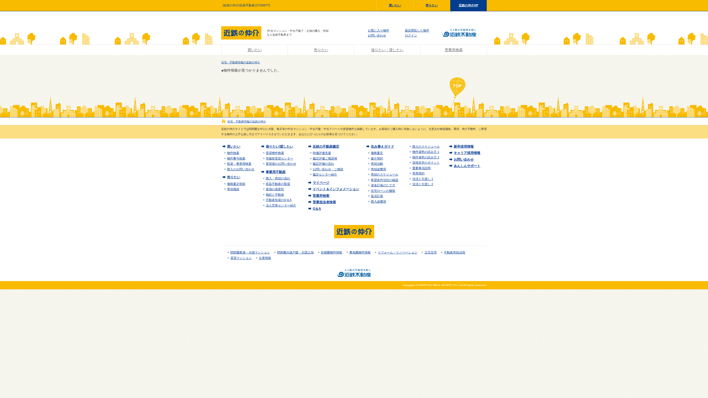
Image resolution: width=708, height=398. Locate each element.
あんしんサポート (467, 166)
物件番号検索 (236, 158)
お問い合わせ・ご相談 (328, 169)
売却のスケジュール (384, 174)
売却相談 (233, 189)
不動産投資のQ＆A (278, 199)
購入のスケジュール (426, 146)
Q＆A (317, 209)
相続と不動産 (275, 194)
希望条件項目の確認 (384, 180)
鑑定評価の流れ (323, 163)
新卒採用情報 (464, 146)
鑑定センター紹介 (325, 174)
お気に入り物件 (378, 30)
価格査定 (377, 153)
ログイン (411, 35)
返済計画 (377, 196)
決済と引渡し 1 (422, 178)
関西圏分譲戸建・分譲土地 (295, 252)
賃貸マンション (241, 258)
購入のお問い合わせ (240, 169)
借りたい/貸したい (279, 146)
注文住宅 (431, 252)
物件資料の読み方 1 (425, 151)
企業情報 (265, 258)
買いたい (395, 5)
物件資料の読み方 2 (425, 157)
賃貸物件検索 (275, 153)
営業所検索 (454, 50)
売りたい (432, 5)
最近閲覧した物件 (417, 30)
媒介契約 (377, 158)
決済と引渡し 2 (422, 184)
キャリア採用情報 (467, 153)
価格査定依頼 (236, 183)
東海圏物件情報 (360, 252)
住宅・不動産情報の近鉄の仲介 (240, 62)
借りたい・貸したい (387, 50)
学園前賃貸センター (279, 158)
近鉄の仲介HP (468, 5)
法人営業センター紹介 (281, 205)
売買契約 (418, 173)
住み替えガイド (382, 146)
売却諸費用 (378, 169)
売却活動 (377, 163)
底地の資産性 (275, 189)
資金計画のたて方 (383, 185)
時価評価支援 (322, 153)
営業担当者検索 (324, 202)
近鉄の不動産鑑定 (326, 146)
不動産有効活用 (454, 252)
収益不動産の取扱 (278, 183)
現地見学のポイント (426, 162)
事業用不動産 (276, 172)
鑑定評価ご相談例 (325, 158)
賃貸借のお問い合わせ (281, 163)
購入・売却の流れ (278, 178)
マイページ (321, 183)
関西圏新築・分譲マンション (250, 252)
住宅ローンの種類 (383, 190)
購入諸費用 (378, 201)
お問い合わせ (377, 35)
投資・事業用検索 (239, 163)
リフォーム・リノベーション (397, 252)
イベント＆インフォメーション (336, 189)
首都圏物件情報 (331, 252)
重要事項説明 (421, 168)
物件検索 (233, 153)
